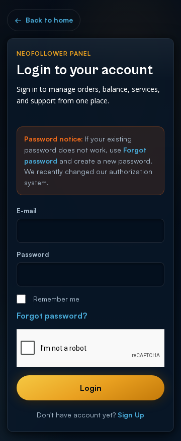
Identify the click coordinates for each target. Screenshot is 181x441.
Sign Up (131, 414)
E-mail (26, 211)
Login (91, 388)
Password (33, 254)
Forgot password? (52, 316)
